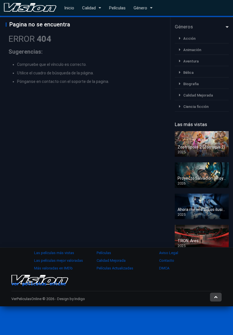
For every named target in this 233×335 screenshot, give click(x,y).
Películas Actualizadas (115, 268)
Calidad (89, 8)
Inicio (69, 8)
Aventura (191, 61)
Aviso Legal (168, 253)
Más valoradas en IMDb (53, 268)
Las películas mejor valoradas (58, 260)
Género (140, 8)
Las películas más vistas (54, 253)
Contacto (166, 260)
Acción (189, 38)
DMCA (164, 268)
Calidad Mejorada (198, 95)
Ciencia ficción (196, 106)
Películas (117, 8)
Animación (192, 50)
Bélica (188, 72)
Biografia (191, 84)
